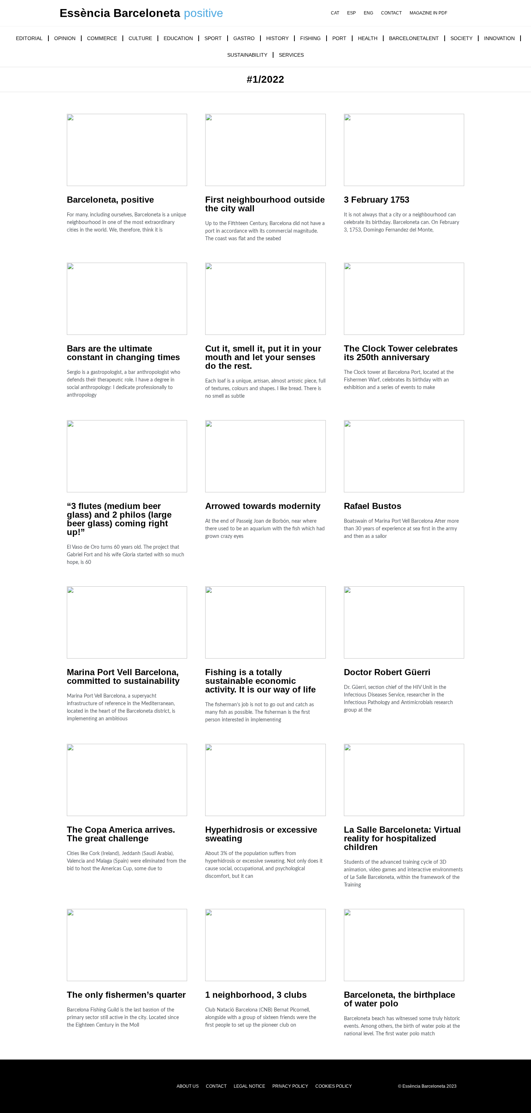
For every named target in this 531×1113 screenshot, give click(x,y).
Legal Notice (249, 1086)
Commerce (102, 38)
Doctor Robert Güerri (387, 672)
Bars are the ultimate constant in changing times (123, 353)
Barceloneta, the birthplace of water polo (399, 999)
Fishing (310, 38)
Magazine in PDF (428, 13)
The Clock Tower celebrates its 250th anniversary (401, 353)
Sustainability (247, 55)
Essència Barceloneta (120, 13)
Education (178, 38)
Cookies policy (333, 1086)
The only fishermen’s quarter (126, 995)
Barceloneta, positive (110, 199)
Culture (140, 38)
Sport (213, 38)
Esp (351, 13)
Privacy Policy (290, 1086)
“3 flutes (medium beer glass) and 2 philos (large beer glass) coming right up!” (119, 519)
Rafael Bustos (372, 506)
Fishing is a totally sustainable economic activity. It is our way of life (260, 680)
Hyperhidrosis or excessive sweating (261, 834)
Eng (368, 13)
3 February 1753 (376, 199)
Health (367, 38)
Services (291, 55)
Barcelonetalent (414, 38)
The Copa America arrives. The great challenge (121, 834)
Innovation (499, 38)
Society (461, 38)
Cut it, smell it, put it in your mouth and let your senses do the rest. (263, 357)
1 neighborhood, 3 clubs (256, 995)
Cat (335, 13)
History (277, 38)
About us (188, 1086)
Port (339, 38)
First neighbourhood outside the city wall (265, 204)
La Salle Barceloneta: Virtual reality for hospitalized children (402, 838)
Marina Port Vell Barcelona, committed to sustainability (123, 676)
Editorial (29, 38)
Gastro (244, 38)
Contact (391, 13)
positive (203, 13)
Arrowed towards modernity (262, 506)
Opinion (64, 38)
